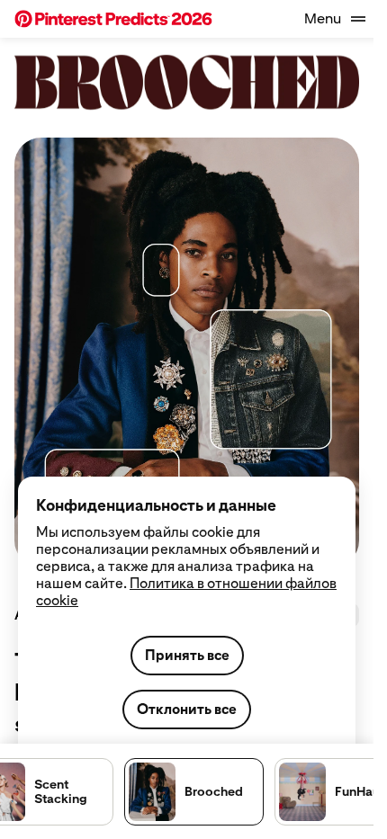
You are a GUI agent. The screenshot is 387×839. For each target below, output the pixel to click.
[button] (113, 19)
